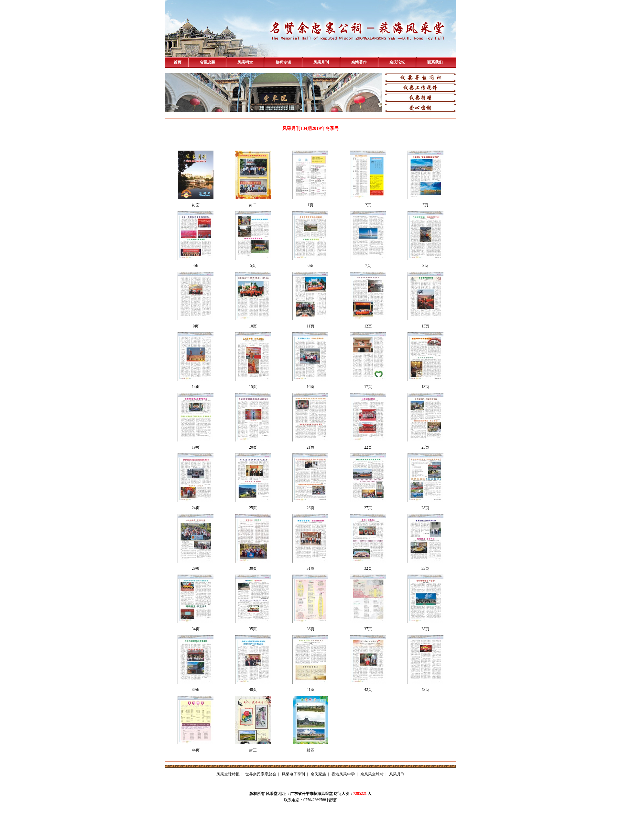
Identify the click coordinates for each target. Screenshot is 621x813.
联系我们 (435, 62)
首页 (177, 62)
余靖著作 (359, 62)
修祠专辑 (283, 62)
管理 (332, 800)
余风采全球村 (372, 774)
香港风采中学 (343, 774)
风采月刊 (321, 62)
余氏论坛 (397, 62)
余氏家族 (318, 774)
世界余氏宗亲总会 (260, 774)
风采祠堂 (245, 62)
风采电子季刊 (293, 774)
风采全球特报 (228, 774)
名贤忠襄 (207, 62)
